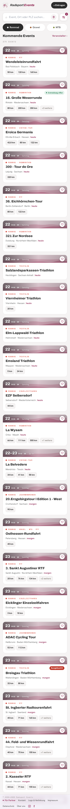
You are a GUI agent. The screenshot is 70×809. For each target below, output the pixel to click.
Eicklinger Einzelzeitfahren (27, 603)
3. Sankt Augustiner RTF (25, 568)
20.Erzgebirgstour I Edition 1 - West (34, 499)
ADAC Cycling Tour (21, 637)
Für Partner (10, 800)
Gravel (36, 27)
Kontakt (22, 800)
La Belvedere (16, 464)
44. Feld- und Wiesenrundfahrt (30, 742)
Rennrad (14, 27)
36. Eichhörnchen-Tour (24, 201)
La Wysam (14, 430)
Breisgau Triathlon (20, 673)
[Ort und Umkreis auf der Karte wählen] (53, 17)
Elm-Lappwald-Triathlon (25, 333)
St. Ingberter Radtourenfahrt (28, 707)
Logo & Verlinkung (36, 800)
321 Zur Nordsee (19, 236)
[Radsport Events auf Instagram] (29, 806)
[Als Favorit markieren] (62, 50)
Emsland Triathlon (20, 361)
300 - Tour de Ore (19, 167)
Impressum (53, 800)
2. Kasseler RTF (18, 776)
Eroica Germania (19, 132)
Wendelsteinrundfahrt (23, 62)
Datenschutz (8, 806)
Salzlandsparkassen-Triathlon (30, 270)
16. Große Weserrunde (24, 98)
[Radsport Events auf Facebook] (34, 806)
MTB (58, 27)
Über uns (21, 806)
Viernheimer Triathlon (23, 298)
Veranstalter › (59, 35)
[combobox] (29, 17)
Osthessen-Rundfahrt (23, 533)
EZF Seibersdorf (19, 395)
